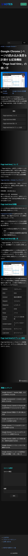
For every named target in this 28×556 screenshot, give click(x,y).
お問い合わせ (7, 541)
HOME (3, 46)
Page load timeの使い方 (10, 123)
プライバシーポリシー (9, 539)
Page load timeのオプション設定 (12, 127)
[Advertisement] (14, 25)
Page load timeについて (10, 115)
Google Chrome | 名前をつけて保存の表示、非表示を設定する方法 (13, 440)
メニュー (23, 4)
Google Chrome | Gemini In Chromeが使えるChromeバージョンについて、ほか (13, 406)
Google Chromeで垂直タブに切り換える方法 (13, 413)
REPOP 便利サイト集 (9, 547)
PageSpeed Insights (6, 213)
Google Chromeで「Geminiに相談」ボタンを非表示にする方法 (14, 393)
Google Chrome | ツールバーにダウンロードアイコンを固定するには (13, 433)
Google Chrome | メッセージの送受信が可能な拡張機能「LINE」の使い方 (13, 453)
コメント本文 (7, 471)
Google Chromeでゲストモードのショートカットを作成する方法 (13, 420)
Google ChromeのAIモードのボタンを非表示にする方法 (13, 400)
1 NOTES (6, 4)
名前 (5, 488)
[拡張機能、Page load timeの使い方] (14, 275)
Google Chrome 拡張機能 (19, 92)
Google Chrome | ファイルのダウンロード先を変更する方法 (13, 426)
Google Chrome (10, 46)
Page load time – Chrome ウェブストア (12, 180)
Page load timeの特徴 (9, 119)
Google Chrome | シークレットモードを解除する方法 (13, 446)
